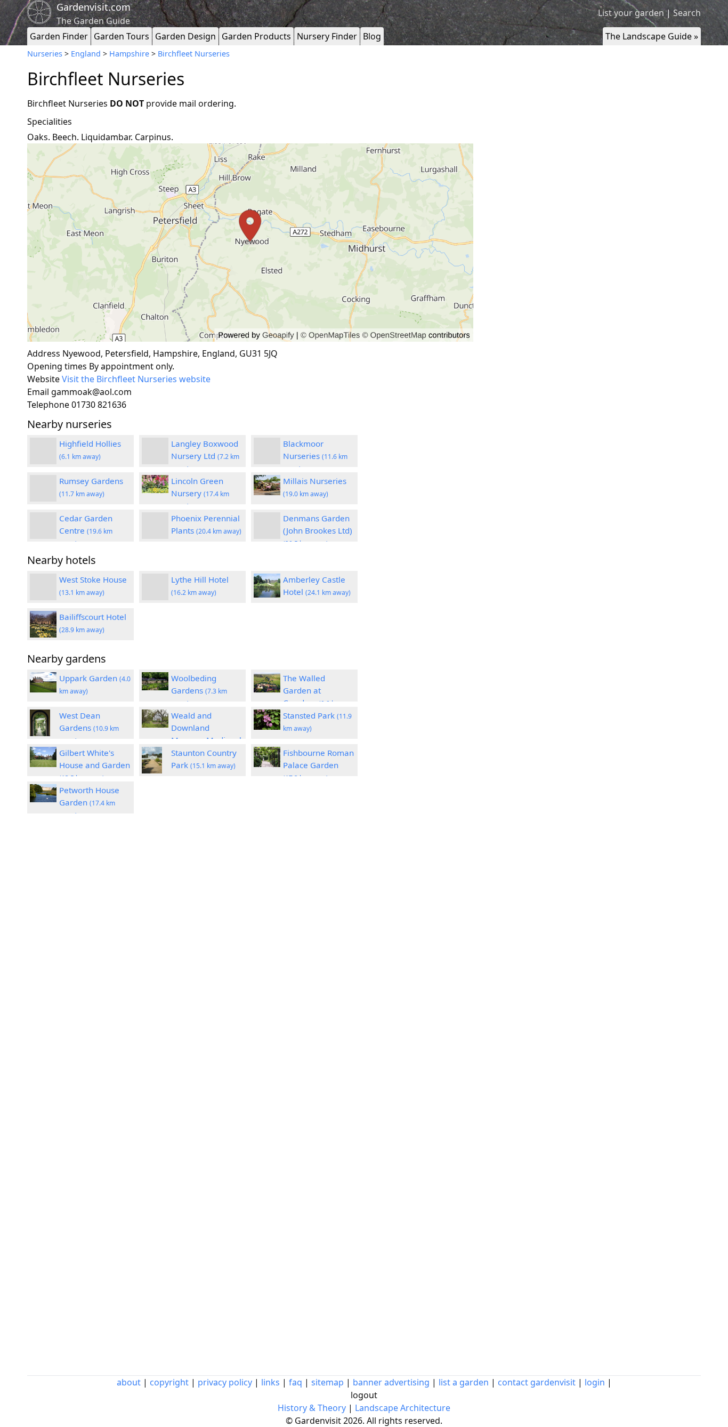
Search (687, 13)
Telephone (48, 404)
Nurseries (44, 54)
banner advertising (391, 1382)
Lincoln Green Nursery (200, 493)
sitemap (327, 1382)
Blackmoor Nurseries (315, 455)
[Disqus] (250, 965)
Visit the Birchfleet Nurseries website (136, 379)
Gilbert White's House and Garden (94, 765)
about (129, 1382)
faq (295, 1382)
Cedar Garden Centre (85, 530)
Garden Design (185, 36)
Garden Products (256, 36)
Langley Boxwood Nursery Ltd (205, 455)
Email (38, 392)
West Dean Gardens (89, 727)
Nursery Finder (327, 36)
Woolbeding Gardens (199, 690)
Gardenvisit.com (93, 7)
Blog (372, 36)
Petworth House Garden (89, 802)
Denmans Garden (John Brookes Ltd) (317, 530)
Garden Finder (59, 36)
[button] (250, 242)
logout (364, 1395)
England (86, 54)
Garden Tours (121, 36)
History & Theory (312, 1408)
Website (43, 379)
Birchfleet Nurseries (194, 54)
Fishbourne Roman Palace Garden (318, 765)
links (270, 1382)
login (595, 1382)
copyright (169, 1382)
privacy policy (225, 1382)
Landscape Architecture (402, 1408)
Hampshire (129, 54)
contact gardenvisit (537, 1382)
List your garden (631, 13)
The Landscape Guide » (651, 36)
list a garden (464, 1382)
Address (43, 353)
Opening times (57, 366)
